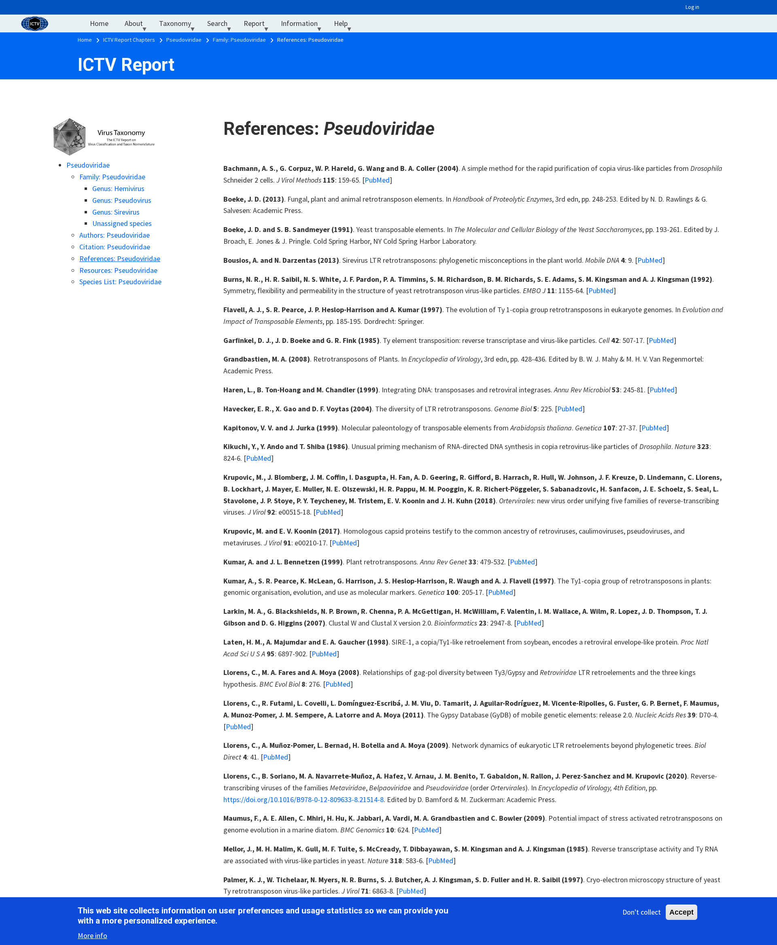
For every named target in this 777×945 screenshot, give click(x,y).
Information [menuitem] (303, 25)
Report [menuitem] (258, 25)
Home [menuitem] (99, 23)
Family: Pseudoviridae (112, 176)
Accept (681, 912)
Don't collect (641, 912)
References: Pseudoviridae (119, 258)
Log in (692, 7)
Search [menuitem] (221, 25)
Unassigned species (122, 223)
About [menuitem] (138, 25)
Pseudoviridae (88, 165)
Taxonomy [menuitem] (179, 25)
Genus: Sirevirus (116, 212)
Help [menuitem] (345, 25)
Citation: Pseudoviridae (114, 246)
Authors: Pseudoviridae (114, 235)
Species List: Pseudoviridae (120, 281)
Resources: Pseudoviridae (118, 270)
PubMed (377, 180)
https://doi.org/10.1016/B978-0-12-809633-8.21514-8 (303, 799)
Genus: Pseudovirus (121, 200)
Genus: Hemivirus (118, 188)
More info (92, 935)
